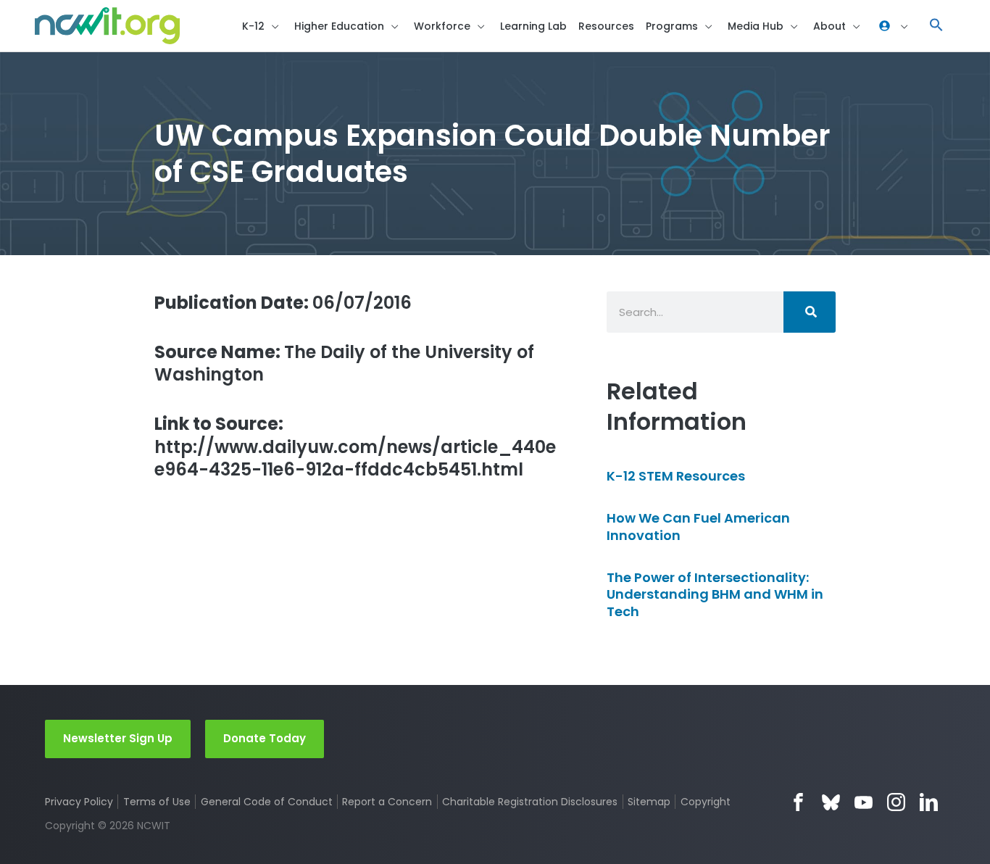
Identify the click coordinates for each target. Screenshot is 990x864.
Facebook (798, 802)
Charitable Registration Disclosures (529, 801)
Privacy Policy (79, 801)
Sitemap (649, 801)
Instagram (896, 802)
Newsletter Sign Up (117, 738)
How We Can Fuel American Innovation (698, 526)
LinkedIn (929, 802)
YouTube (863, 802)
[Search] (809, 312)
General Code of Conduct (267, 801)
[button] (936, 25)
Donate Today (264, 738)
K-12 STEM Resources (676, 476)
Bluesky (831, 802)
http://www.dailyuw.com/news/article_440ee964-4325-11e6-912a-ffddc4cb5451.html (355, 446)
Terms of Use (157, 801)
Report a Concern (387, 801)
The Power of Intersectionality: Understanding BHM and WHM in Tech (715, 594)
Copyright (705, 801)
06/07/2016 (283, 303)
